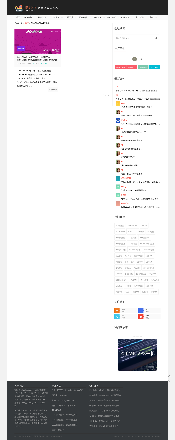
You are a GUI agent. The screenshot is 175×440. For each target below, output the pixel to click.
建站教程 (119, 268)
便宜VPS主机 (138, 256)
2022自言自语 (58, 424)
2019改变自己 (58, 419)
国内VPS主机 (129, 262)
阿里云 (127, 292)
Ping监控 (93, 390)
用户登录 (157, 436)
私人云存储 (144, 280)
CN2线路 (141, 232)
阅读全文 (54, 90)
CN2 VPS (131, 232)
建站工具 (149, 262)
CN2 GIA (144, 226)
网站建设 (42, 17)
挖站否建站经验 (148, 268)
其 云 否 (92, 400)
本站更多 (140, 17)
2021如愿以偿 (72, 419)
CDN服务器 (120, 226)
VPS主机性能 (120, 238)
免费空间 (93, 410)
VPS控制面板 (132, 244)
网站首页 (117, 436)
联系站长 (72, 405)
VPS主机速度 (120, 244)
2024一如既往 (58, 429)
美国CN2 (149, 286)
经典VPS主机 (138, 286)
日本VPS (119, 274)
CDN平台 (93, 395)
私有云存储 (155, 280)
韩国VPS (136, 292)
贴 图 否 (92, 415)
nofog (123, 186)
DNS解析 (111, 17)
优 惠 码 (92, 405)
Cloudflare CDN (132, 226)
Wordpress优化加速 (147, 244)
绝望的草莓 (126, 178)
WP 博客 (55, 17)
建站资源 (137, 268)
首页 (18, 17)
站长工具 (119, 286)
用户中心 (131, 67)
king (123, 103)
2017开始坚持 (58, 414)
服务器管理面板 (141, 274)
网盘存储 (83, 17)
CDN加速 (97, 17)
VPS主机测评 (132, 238)
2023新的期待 (72, 424)
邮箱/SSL (125, 17)
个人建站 (119, 256)
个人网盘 (128, 256)
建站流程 (128, 268)
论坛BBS (154, 67)
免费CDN (149, 256)
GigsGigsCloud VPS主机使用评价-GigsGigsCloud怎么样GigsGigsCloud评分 (37, 58)
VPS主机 (28, 17)
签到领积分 (120, 67)
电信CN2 (134, 280)
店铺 (151, 17)
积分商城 (143, 67)
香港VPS (154, 292)
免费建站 (119, 262)
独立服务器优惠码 (122, 280)
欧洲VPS (153, 274)
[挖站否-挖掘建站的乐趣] (47, 7)
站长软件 (128, 286)
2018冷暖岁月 (72, 414)
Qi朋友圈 (61, 405)
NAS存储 (150, 232)
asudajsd (125, 203)
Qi (38, 63)
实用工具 (69, 17)
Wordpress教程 (148, 250)
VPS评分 (21, 49)
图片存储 (140, 262)
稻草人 (124, 119)
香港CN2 (145, 292)
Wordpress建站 (121, 250)
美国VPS (119, 292)
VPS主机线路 (145, 238)
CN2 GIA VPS (120, 232)
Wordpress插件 (134, 250)
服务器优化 (129, 274)
